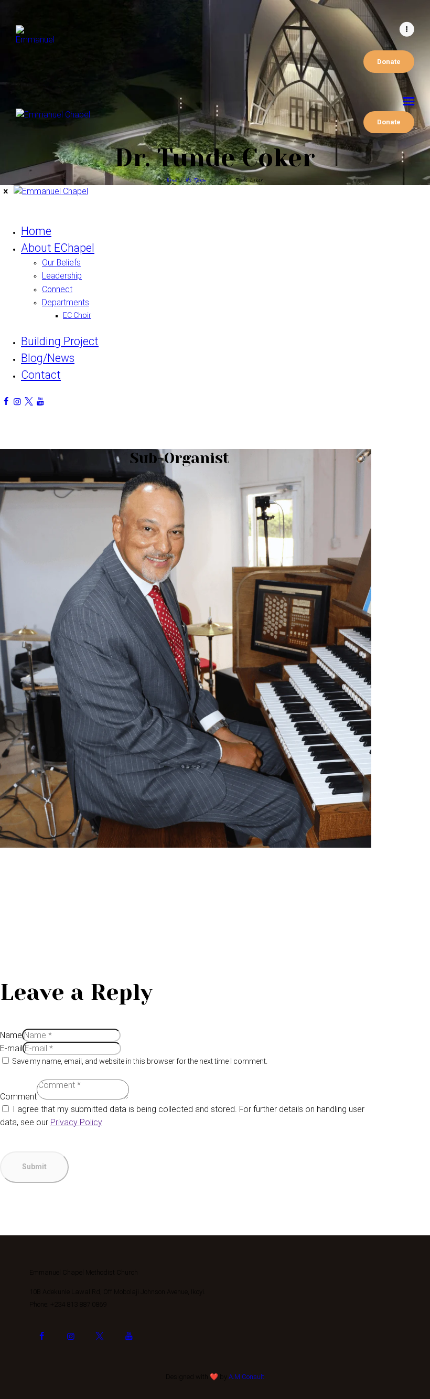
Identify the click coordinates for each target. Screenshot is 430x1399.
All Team (196, 180)
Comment (18, 1097)
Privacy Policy (76, 1122)
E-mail (11, 1048)
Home (172, 180)
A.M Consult (246, 1377)
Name (11, 1035)
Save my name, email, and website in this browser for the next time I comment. (139, 1061)
